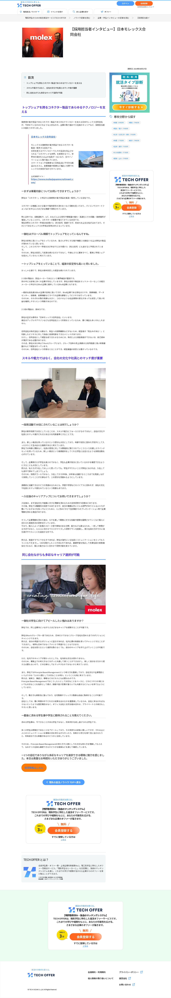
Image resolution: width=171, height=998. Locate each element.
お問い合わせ (125, 984)
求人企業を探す (82, 11)
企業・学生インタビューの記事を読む (113, 17)
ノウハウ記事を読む (81, 17)
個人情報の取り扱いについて (101, 978)
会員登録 (143, 3)
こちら (63, 839)
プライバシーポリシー (129, 972)
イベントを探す (57, 11)
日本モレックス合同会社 (43, 136)
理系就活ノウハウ (30, 11)
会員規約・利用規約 (97, 972)
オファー (107, 11)
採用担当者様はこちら (144, 7)
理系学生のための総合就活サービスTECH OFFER (45, 17)
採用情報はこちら (34, 767)
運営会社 (123, 978)
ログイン (125, 3)
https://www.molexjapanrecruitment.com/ (52, 180)
